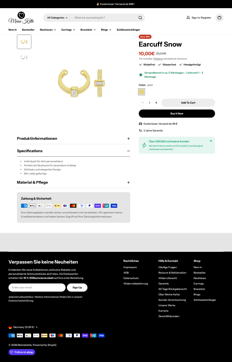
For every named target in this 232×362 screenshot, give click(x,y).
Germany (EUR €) (23, 327)
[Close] (211, 141)
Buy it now (177, 113)
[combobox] (94, 18)
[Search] (140, 18)
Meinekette (25, 345)
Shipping (158, 58)
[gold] (141, 92)
